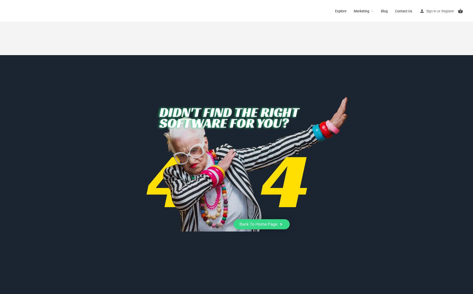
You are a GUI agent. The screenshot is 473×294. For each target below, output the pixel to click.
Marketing (361, 11)
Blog (384, 11)
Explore (340, 11)
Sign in (431, 11)
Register (447, 11)
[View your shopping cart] (460, 11)
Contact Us (403, 11)
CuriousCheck (25, 11)
